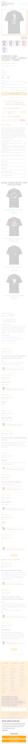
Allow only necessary (14, 737)
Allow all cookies (14, 741)
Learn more (4, 730)
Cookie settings (14, 733)
